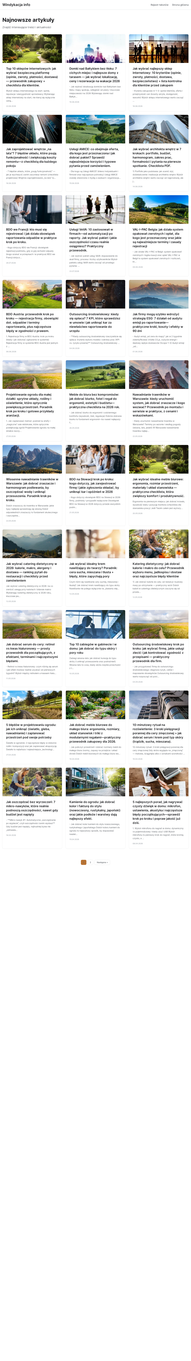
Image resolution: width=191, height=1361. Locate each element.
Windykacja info (16, 5)
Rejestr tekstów (159, 4)
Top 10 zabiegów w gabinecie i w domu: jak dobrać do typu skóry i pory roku (93, 648)
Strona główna (180, 4)
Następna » (102, 862)
